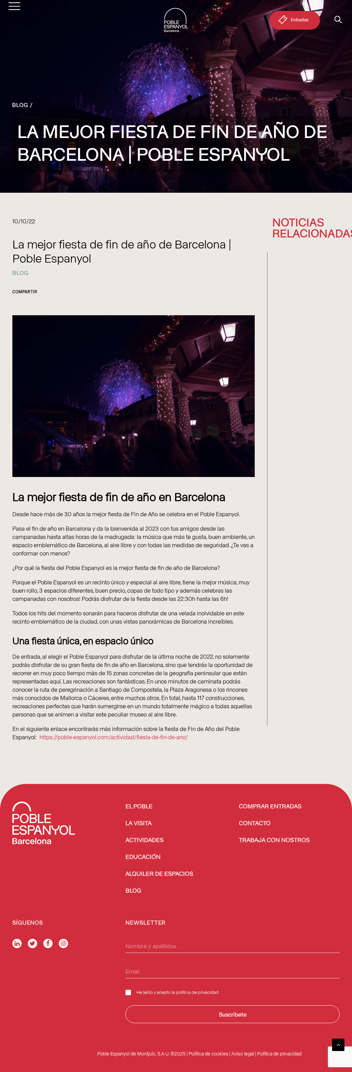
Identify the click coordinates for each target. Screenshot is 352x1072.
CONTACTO (255, 823)
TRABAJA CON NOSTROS (274, 840)
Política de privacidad (279, 1054)
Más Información (294, 370)
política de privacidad (197, 992)
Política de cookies (208, 1054)
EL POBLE (139, 807)
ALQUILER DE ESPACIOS (159, 874)
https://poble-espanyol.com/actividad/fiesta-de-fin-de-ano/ (114, 736)
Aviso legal (242, 1054)
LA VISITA (138, 823)
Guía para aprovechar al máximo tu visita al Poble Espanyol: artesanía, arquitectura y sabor (306, 686)
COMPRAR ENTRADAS (270, 807)
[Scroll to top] (338, 1043)
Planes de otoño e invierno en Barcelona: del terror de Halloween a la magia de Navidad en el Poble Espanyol (306, 519)
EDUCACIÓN (143, 857)
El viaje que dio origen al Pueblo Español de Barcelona (299, 344)
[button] (306, 274)
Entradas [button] (299, 19)
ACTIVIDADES (144, 840)
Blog (20, 104)
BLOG (133, 891)
